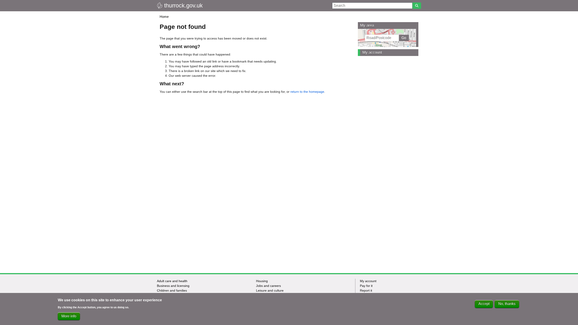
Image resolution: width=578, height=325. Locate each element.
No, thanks (506, 304)
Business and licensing (173, 286)
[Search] (417, 5)
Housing (262, 281)
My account (372, 52)
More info (68, 316)
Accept (483, 304)
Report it (366, 290)
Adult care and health (172, 281)
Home (164, 17)
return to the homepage (307, 91)
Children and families (172, 290)
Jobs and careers (268, 286)
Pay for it (366, 286)
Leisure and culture (270, 290)
